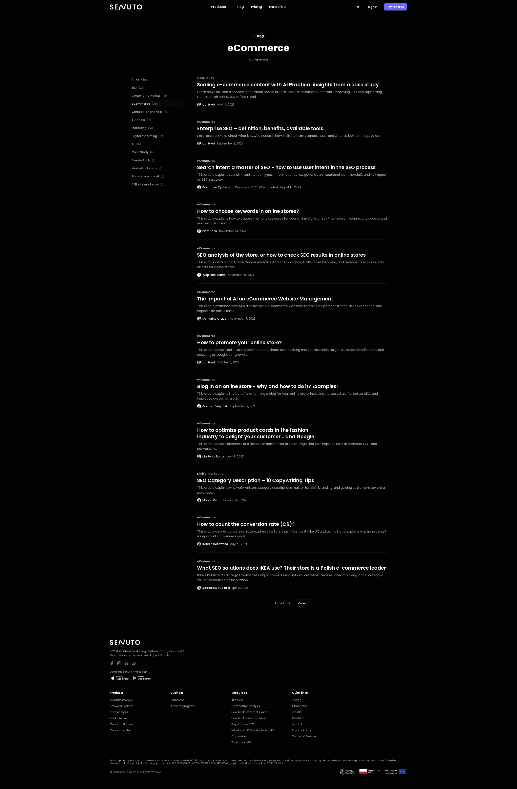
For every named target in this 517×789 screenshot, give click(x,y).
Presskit (297, 712)
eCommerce (144, 104)
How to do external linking (249, 712)
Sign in (372, 7)
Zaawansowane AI (148, 176)
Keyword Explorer (121, 706)
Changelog (300, 706)
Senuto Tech (144, 160)
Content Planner (121, 724)
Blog (240, 6)
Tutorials (141, 120)
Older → (304, 603)
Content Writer (120, 730)
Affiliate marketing (148, 184)
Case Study (143, 152)
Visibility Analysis (121, 700)
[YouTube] (134, 663)
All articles (139, 79)
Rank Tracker (119, 718)
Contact (298, 718)
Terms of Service (304, 736)
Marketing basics (147, 168)
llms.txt (297, 724)
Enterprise (277, 6)
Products (218, 6)
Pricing (256, 6)
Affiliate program (183, 706)
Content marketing (149, 96)
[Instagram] (119, 663)
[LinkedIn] (126, 663)
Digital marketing (147, 136)
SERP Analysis (119, 712)
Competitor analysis (150, 112)
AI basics (237, 700)
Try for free (395, 7)
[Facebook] (112, 663)
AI (136, 144)
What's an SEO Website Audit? (252, 730)
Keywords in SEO (242, 724)
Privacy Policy (301, 730)
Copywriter (239, 736)
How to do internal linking (249, 718)
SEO (138, 88)
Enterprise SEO (241, 742)
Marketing (142, 128)
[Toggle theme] (358, 6)
